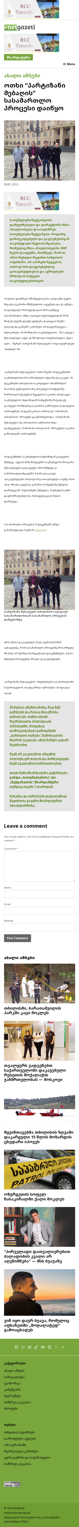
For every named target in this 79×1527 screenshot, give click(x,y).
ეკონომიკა (12, 1383)
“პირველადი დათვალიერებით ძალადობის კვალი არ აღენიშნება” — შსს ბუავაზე (37, 1256)
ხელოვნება (12, 1396)
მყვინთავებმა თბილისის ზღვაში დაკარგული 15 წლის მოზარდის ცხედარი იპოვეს (38, 1136)
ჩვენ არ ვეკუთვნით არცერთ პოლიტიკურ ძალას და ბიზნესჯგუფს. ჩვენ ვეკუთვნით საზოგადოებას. (39, 758)
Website (8, 920)
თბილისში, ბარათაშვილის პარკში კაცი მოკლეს (32, 1010)
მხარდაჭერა (18, 57)
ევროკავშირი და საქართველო (27, 1457)
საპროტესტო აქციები (20, 1438)
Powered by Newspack (17, 1512)
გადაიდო (40, 530)
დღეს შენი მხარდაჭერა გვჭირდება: (39, 773)
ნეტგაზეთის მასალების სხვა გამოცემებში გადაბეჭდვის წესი (32, 1519)
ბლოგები (11, 1408)
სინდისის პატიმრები (19, 1432)
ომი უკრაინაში (15, 1445)
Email (7, 904)
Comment (11, 848)
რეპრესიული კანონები (21, 1451)
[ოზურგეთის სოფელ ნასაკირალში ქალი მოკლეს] (39, 1170)
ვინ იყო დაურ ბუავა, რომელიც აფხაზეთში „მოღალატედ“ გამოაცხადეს (36, 1325)
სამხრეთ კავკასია (17, 1402)
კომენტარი (12, 1389)
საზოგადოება (14, 1377)
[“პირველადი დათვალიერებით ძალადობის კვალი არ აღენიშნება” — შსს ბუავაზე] (39, 1227)
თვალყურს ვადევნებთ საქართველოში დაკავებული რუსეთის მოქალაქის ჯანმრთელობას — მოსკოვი (35, 1072)
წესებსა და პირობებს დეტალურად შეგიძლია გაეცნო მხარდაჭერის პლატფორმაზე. (38, 800)
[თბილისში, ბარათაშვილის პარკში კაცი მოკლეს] (39, 984)
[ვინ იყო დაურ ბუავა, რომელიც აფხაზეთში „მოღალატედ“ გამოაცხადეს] (39, 1292)
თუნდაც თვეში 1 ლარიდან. (31, 786)
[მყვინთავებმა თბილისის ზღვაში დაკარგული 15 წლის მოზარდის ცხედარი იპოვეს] (39, 1108)
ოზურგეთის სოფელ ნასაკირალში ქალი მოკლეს (34, 1196)
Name (7, 887)
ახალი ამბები (22, 75)
